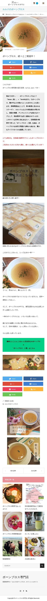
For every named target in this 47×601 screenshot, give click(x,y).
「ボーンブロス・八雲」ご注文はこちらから (23, 173)
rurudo (11, 401)
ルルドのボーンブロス (18, 49)
